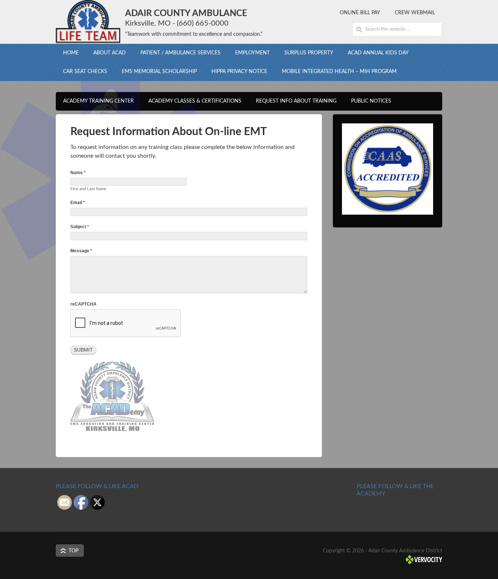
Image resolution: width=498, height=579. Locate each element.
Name (78, 172)
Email (77, 202)
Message (81, 250)
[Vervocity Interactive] (424, 562)
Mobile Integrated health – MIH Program (339, 71)
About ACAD (106, 52)
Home (71, 52)
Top (73, 550)
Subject (79, 226)
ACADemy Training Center (95, 101)
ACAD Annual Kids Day (378, 52)
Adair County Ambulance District (88, 22)
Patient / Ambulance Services (177, 52)
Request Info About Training (296, 101)
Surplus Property (308, 52)
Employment (249, 52)
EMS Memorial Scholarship (159, 71)
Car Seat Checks (85, 71)
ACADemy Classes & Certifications (191, 101)
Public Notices (371, 101)
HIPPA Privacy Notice (239, 71)
